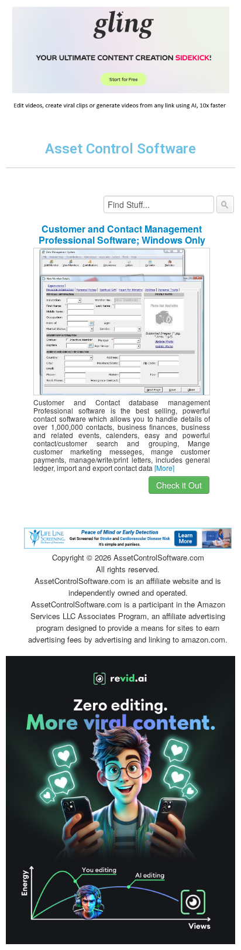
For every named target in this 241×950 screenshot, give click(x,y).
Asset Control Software (120, 149)
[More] (164, 468)
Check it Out (179, 485)
